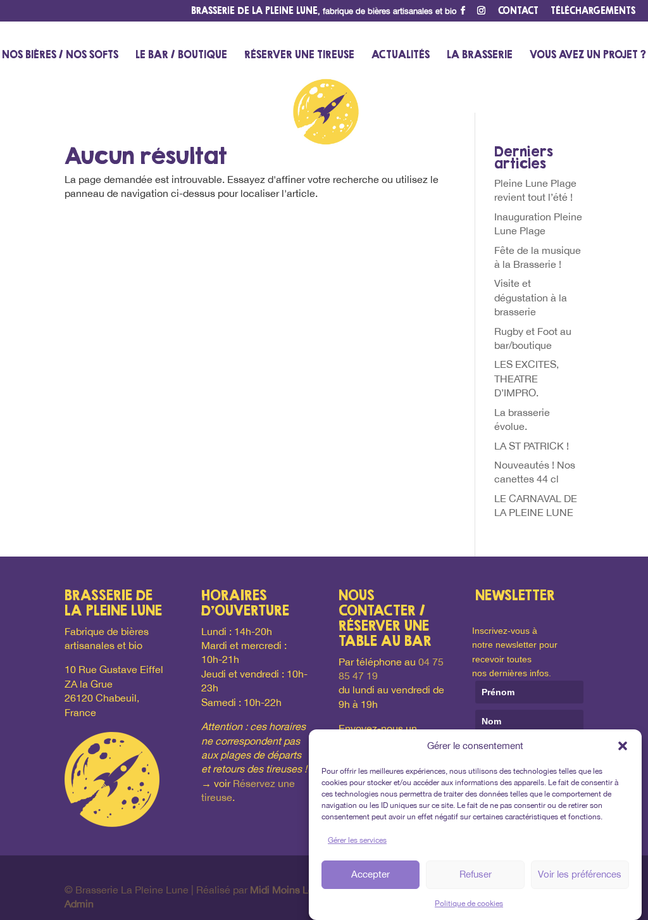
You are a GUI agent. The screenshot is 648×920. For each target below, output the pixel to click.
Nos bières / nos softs (60, 55)
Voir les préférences (579, 874)
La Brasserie (480, 55)
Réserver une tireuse (299, 55)
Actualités (400, 55)
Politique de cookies (469, 903)
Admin (79, 903)
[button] (622, 746)
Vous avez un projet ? (588, 55)
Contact (518, 11)
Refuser (475, 874)
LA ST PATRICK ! (531, 445)
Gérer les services (357, 840)
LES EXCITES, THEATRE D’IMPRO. (526, 378)
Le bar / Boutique (181, 55)
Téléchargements (593, 11)
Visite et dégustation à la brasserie (530, 297)
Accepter (370, 874)
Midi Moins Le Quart (296, 889)
